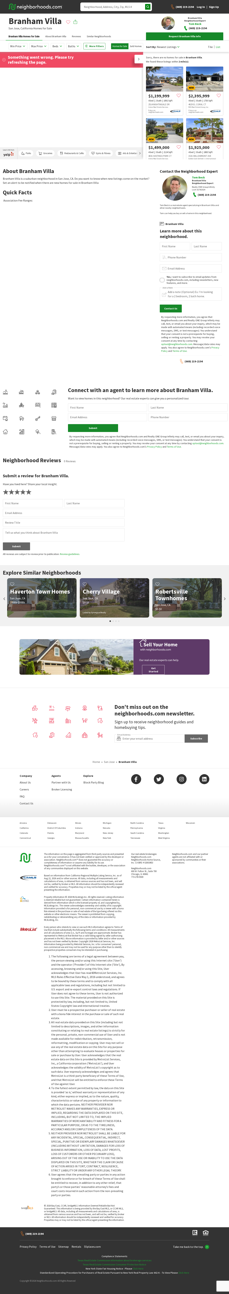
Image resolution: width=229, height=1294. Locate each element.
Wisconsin (190, 823)
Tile (210, 46)
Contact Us (26, 803)
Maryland (79, 833)
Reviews (76, 36)
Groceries (47, 153)
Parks (28, 153)
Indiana (78, 828)
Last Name (200, 246)
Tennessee (135, 838)
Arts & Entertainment (133, 153)
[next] (179, 79)
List (218, 46)
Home (96, 762)
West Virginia (164, 838)
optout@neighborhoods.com (176, 344)
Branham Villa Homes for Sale (24, 36)
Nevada (106, 828)
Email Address (176, 268)
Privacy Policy (154, 446)
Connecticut (25, 838)
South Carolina (137, 833)
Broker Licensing (62, 789)
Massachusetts (82, 838)
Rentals (76, 1246)
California (27, 28)
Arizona (23, 823)
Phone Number (177, 257)
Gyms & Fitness (103, 153)
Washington (163, 833)
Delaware (51, 823)
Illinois (78, 823)
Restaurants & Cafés (74, 153)
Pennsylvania (136, 828)
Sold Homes (136, 46)
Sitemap (63, 1246)
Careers (24, 789)
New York (107, 838)
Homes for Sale (120, 46)
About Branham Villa (55, 36)
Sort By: (151, 47)
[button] (139, 59)
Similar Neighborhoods (99, 36)
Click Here (138, 1268)
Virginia (161, 828)
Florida (50, 833)
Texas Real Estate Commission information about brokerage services (115, 1260)
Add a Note (168, 288)
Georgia (51, 838)
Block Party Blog (93, 782)
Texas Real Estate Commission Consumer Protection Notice (114, 1264)
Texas (160, 823)
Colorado (24, 833)
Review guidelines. (70, 554)
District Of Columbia (56, 828)
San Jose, (14, 28)
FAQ (22, 796)
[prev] (149, 79)
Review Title (12, 522)
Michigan (107, 823)
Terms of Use (180, 351)
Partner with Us (61, 782)
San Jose (109, 762)
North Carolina (137, 823)
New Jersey (108, 833)
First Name (169, 246)
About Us (25, 782)
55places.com (92, 1246)
